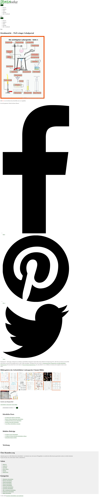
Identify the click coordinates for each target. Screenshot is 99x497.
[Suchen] (17, 408)
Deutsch (4, 7)
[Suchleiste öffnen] (1, 16)
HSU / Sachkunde (6, 14)
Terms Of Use (5, 472)
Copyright (5, 467)
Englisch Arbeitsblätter (7, 485)
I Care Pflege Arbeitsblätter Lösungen (12, 423)
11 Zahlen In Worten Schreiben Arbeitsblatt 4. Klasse (16, 436)
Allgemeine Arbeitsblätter (8, 479)
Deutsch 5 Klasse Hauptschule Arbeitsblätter (14, 419)
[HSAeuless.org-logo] (9, 3)
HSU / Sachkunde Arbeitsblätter (9, 490)
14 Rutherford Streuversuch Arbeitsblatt (13, 420)
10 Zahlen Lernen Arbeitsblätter (11, 434)
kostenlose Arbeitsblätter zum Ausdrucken (14, 495)
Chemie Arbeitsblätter (7, 482)
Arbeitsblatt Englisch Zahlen (11, 437)
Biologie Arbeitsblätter (7, 480)
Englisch (4, 9)
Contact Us (5, 466)
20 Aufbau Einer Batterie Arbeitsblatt (12, 417)
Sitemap (4, 470)
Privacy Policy (6, 469)
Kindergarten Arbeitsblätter (8, 491)
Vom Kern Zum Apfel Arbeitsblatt (12, 422)
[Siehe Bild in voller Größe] (22, 98)
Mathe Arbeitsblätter (7, 493)
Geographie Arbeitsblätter (8, 487)
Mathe (4, 10)
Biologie (4, 12)
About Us (5, 464)
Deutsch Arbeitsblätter (7, 483)
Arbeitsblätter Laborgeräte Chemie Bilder (8, 404)
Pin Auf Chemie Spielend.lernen (29, 364)
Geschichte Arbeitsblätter (8, 488)
